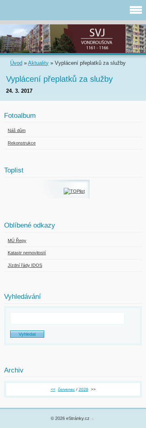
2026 (83, 389)
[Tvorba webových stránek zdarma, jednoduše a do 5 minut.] (92, 419)
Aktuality (38, 63)
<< (53, 389)
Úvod (16, 63)
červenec (66, 389)
